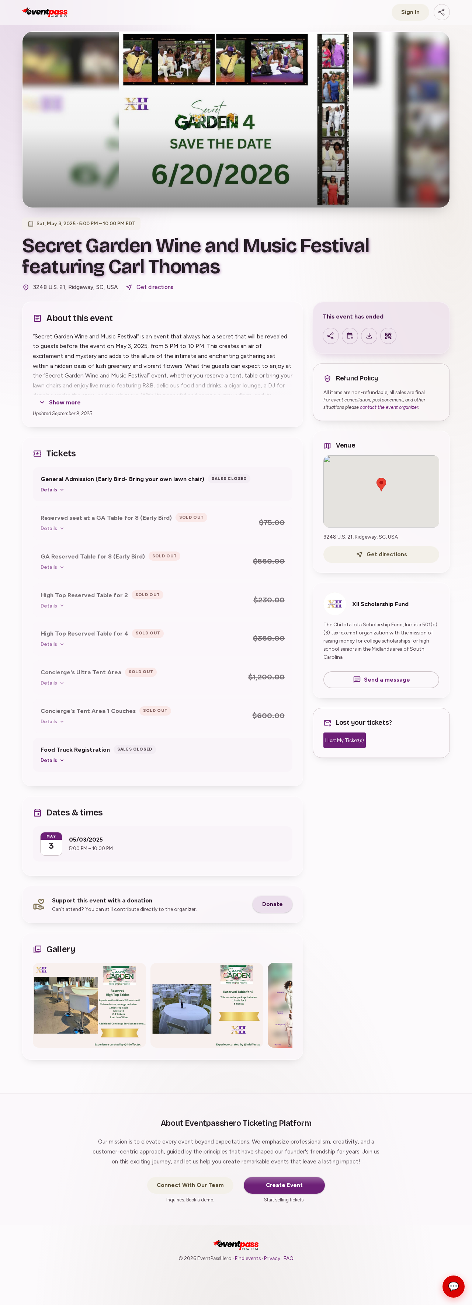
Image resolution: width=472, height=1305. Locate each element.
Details (49, 490)
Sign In (410, 12)
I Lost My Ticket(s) (344, 740)
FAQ (289, 1258)
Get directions (154, 286)
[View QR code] (388, 336)
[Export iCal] (369, 336)
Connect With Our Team (190, 1185)
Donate (272, 904)
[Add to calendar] (350, 336)
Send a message (387, 679)
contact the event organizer (389, 407)
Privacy (272, 1258)
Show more (65, 402)
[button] (89, 1005)
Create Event (284, 1185)
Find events (248, 1258)
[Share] (442, 12)
